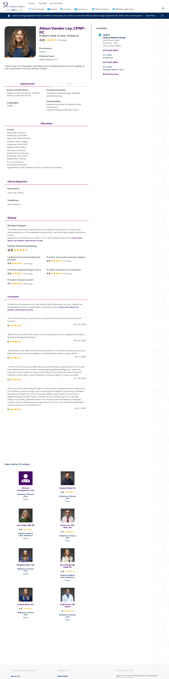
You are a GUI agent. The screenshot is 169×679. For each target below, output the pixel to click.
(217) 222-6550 (56, 3)
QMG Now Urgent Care (124, 9)
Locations (67, 9)
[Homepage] (14, 6)
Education (46, 123)
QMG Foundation (102, 9)
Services (53, 9)
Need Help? (62, 676)
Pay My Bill (42, 3)
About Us (15, 676)
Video (69, 83)
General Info (27, 83)
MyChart (32, 3)
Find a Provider (38, 9)
